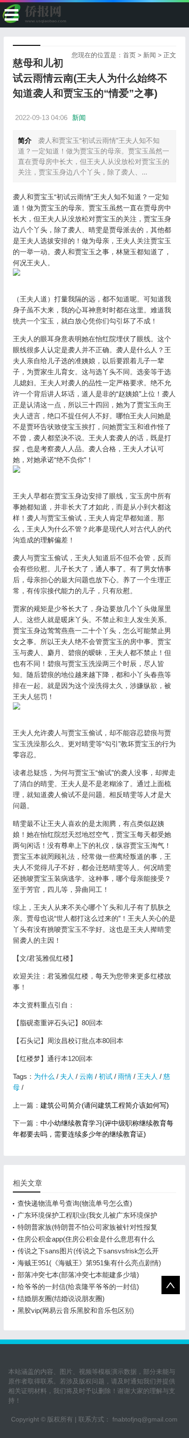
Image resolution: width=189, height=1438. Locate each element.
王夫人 (147, 1076)
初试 (105, 1076)
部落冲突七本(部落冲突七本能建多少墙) (78, 1275)
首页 (129, 55)
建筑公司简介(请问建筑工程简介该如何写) (104, 1105)
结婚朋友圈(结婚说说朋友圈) (61, 1298)
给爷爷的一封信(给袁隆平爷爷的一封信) (78, 1286)
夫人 (67, 1076)
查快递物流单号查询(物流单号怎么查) (74, 1203)
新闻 (149, 55)
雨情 (125, 1076)
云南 (86, 1076)
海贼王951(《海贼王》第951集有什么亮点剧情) (89, 1263)
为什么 (44, 1076)
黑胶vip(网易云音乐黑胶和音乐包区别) (75, 1310)
